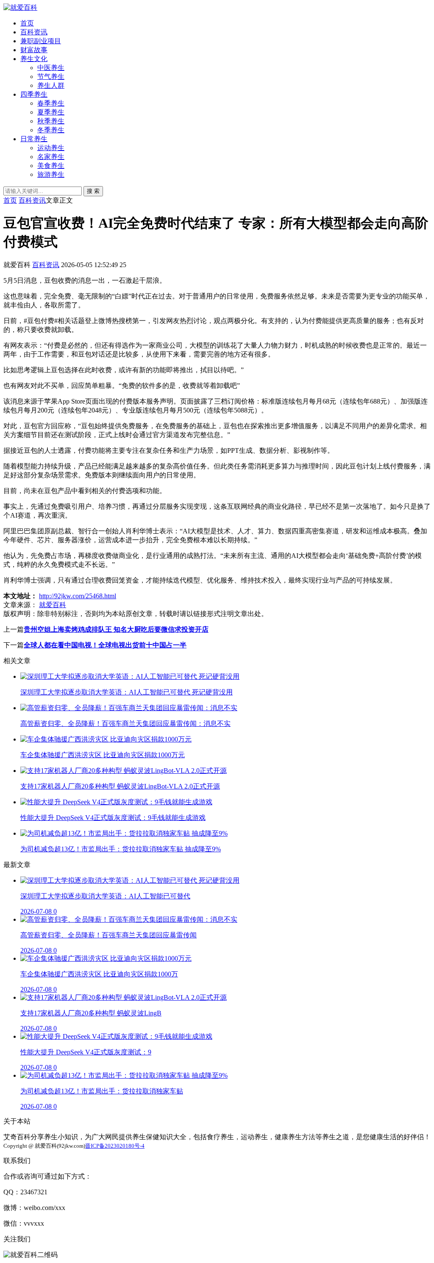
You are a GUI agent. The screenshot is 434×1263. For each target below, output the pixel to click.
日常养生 (33, 138)
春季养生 (50, 103)
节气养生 (50, 76)
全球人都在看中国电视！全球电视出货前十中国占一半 (105, 645)
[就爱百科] (20, 7)
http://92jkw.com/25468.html (77, 595)
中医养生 (50, 67)
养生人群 (50, 85)
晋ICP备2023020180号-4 (115, 1146)
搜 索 (93, 191)
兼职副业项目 (40, 41)
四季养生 (33, 94)
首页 (27, 23)
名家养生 (50, 156)
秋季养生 (50, 121)
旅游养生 (50, 174)
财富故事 (33, 49)
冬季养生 (50, 130)
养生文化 (33, 58)
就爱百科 (52, 604)
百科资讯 (33, 32)
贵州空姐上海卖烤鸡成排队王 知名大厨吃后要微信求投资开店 (116, 629)
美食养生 (50, 165)
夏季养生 (50, 112)
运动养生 (50, 147)
